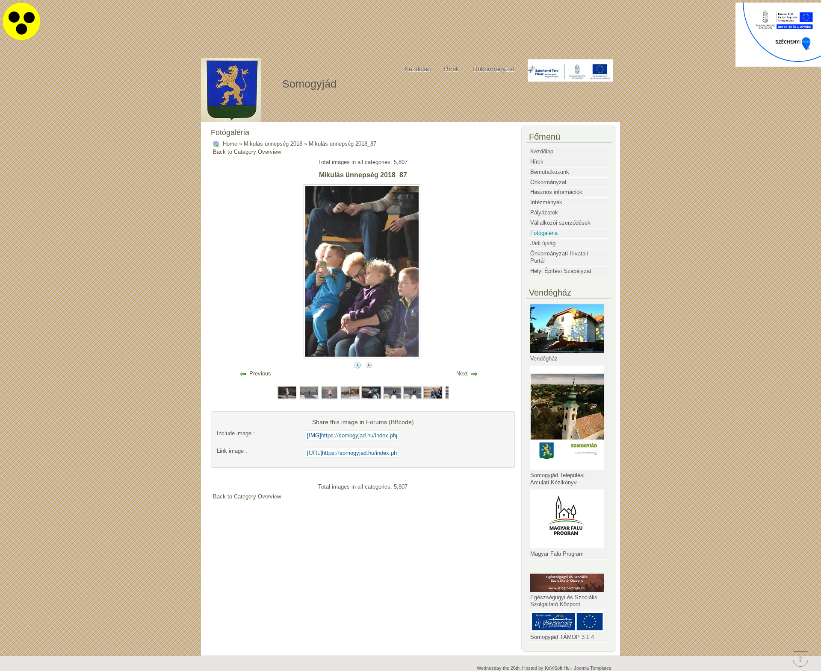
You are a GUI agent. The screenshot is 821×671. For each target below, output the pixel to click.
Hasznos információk (556, 192)
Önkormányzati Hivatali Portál (559, 257)
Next (462, 373)
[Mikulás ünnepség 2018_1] (287, 392)
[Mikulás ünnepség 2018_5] (371, 392)
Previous (260, 373)
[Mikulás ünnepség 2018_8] (433, 392)
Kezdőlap (418, 69)
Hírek (451, 69)
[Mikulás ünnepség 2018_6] (392, 392)
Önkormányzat (493, 69)
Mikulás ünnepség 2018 (273, 144)
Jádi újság (542, 243)
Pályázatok (544, 212)
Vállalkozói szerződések (560, 223)
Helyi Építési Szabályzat (560, 271)
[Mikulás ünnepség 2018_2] (309, 392)
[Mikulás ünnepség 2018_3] (330, 392)
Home (230, 144)
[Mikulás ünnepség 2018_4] (350, 392)
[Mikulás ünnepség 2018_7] (412, 392)
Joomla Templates (592, 668)
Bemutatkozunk (549, 172)
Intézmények (546, 202)
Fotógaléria (544, 233)
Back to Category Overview (247, 152)
